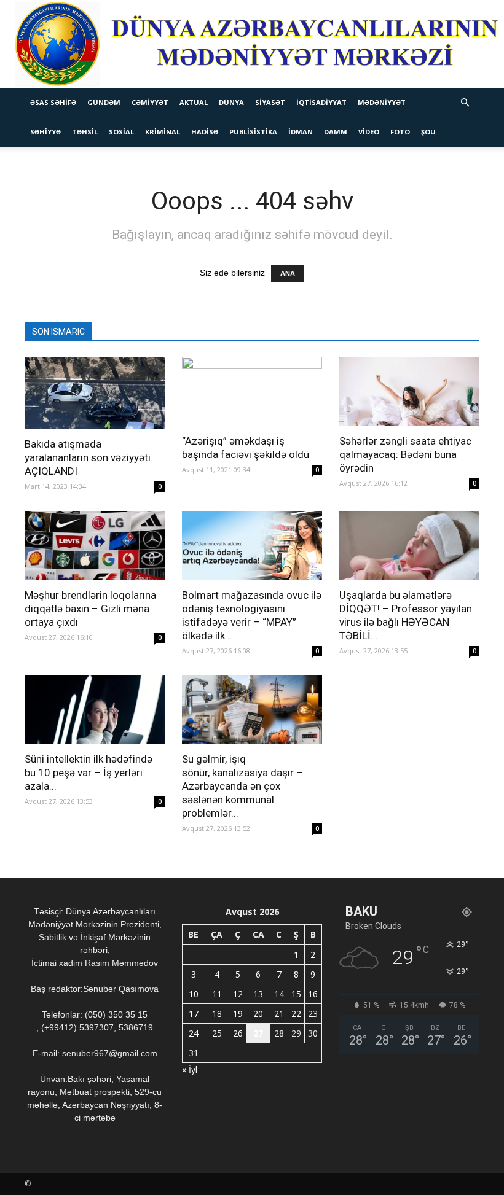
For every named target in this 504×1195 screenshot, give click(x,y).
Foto (400, 131)
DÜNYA (231, 102)
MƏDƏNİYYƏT (382, 102)
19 (238, 1013)
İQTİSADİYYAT (321, 102)
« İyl (189, 1069)
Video (368, 131)
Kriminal (162, 131)
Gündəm (103, 102)
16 (313, 994)
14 (279, 994)
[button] (464, 103)
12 (238, 994)
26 (238, 1033)
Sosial (121, 131)
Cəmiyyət (150, 102)
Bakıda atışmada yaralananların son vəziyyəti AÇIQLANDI (88, 457)
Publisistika (253, 131)
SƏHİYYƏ (45, 131)
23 (313, 1013)
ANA (287, 273)
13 (258, 994)
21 (279, 1013)
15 (296, 994)
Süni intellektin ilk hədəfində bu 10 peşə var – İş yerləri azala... (88, 772)
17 (194, 1013)
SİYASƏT (270, 102)
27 (258, 1033)
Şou (428, 131)
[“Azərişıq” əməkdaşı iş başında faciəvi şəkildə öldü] (252, 391)
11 (217, 994)
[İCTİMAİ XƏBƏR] (252, 44)
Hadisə (204, 131)
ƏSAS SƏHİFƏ (53, 102)
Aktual (193, 102)
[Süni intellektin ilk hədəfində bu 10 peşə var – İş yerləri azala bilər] (95, 710)
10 (194, 994)
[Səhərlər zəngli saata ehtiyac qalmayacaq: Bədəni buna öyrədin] (409, 391)
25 (217, 1033)
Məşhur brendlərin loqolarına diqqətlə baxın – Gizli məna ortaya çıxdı (90, 608)
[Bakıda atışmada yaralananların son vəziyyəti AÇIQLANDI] (95, 393)
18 (217, 1013)
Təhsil (85, 131)
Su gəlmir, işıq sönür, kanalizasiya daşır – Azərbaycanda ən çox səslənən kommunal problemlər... (242, 786)
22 (296, 1013)
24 (194, 1033)
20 (258, 1013)
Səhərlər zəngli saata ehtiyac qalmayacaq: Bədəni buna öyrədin (405, 454)
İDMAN (300, 131)
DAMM (335, 131)
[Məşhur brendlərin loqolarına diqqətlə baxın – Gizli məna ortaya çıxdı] (95, 545)
